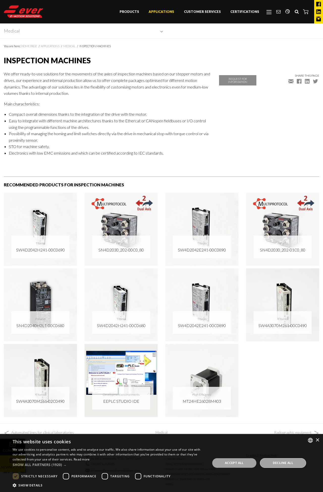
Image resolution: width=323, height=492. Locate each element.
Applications (161, 12)
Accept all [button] (234, 463)
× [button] (317, 440)
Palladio (121, 243)
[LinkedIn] (318, 12)
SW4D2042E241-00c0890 (202, 249)
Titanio (40, 243)
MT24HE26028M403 (202, 401)
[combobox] (310, 440)
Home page (29, 46)
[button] (306, 11)
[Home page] (23, 11)
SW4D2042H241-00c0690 (40, 249)
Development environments (121, 394)
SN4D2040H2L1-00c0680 (40, 325)
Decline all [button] (283, 463)
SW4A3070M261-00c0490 (282, 325)
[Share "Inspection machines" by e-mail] (290, 81)
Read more (82, 459)
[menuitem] (129, 12)
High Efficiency (201, 394)
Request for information (237, 80)
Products (129, 12)
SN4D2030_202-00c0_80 (121, 249)
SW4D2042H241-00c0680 (121, 325)
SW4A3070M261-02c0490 (40, 401)
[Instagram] (318, 19)
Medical (12, 31)
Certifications (244, 12)
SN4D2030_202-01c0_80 (282, 249)
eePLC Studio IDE (121, 401)
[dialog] (161, 463)
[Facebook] (318, 4)
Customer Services (202, 12)
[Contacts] (278, 12)
